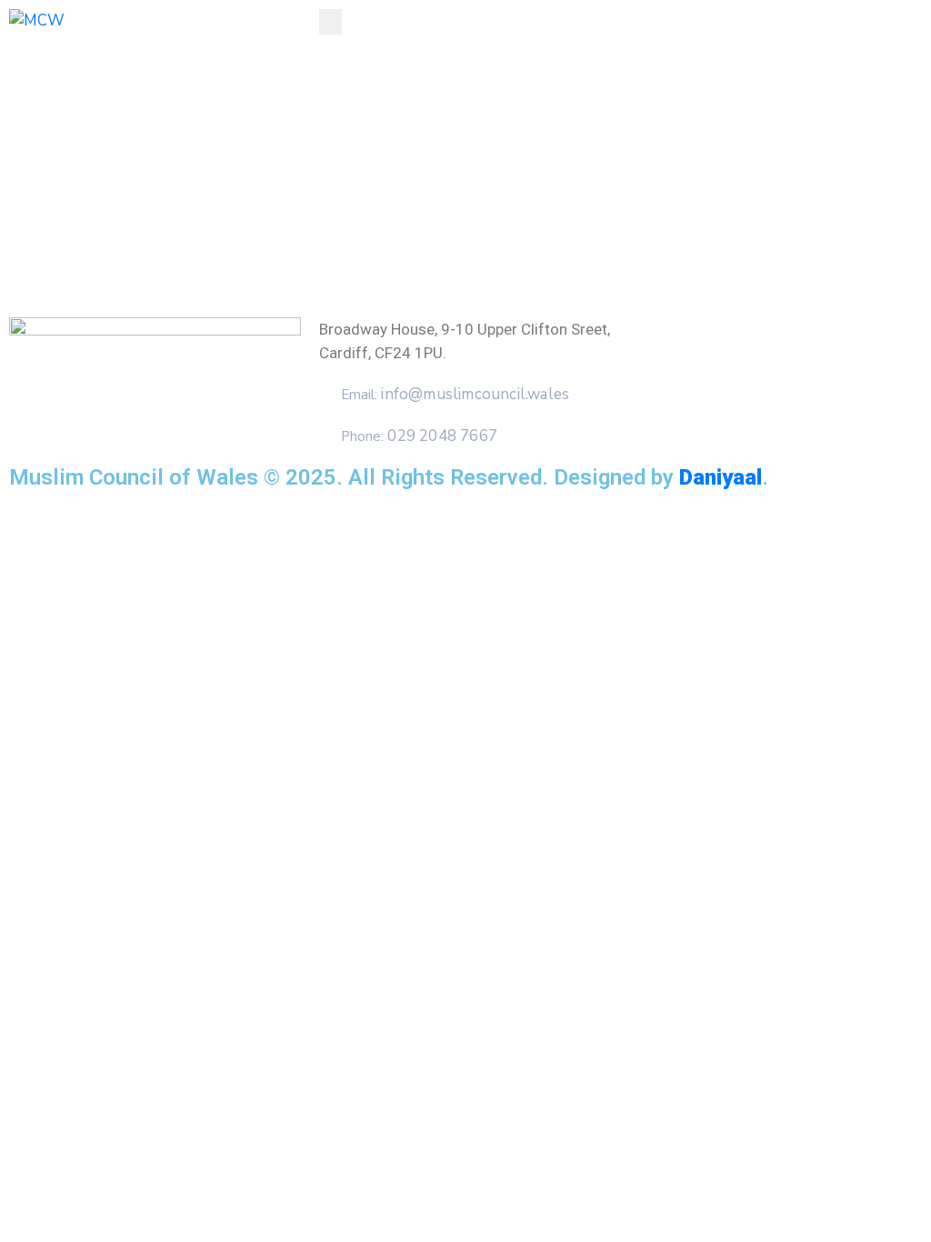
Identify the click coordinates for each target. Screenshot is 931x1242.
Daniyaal (720, 477)
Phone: (419, 436)
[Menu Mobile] (330, 22)
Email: (455, 395)
